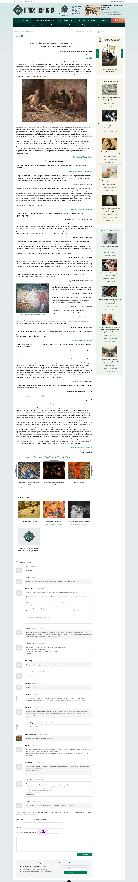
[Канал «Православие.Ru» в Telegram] (28, 1)
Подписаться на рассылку (118, 1)
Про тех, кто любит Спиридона (109, 273)
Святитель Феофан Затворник (81, 209)
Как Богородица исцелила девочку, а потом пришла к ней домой (110, 300)
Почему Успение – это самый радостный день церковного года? (110, 153)
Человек (22, 31)
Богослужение (115, 25)
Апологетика (45, 25)
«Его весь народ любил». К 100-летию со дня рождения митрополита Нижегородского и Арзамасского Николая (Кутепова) (109, 330)
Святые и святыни (74, 25)
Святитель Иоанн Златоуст (82, 184)
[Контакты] (34, 1)
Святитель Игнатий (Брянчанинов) (79, 171)
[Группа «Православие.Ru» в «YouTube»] (25, 1)
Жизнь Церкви (104, 25)
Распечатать (91, 31)
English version (77, 14)
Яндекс (28, 819)
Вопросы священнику (87, 20)
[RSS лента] (31, 1)
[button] (90, 15)
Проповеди (35, 25)
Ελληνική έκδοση (78, 7)
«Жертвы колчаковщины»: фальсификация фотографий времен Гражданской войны (110, 361)
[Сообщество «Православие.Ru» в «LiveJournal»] (22, 1)
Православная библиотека (59, 25)
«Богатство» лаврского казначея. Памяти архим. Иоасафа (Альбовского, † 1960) (110, 210)
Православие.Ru (32, 814)
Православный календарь (64, 14)
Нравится (17, 36)
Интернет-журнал (66, 20)
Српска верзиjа (77, 10)
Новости (105, 20)
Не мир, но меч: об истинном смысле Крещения (110, 181)
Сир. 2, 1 (89, 58)
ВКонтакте (25, 819)
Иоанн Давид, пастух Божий (109, 247)
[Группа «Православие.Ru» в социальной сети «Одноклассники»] (17, 1)
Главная (16, 31)
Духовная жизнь (30, 31)
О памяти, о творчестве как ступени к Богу (109, 125)
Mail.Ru (31, 819)
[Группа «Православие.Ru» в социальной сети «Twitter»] (20, 1)
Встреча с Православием (45, 20)
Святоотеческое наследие (22, 25)
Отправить (85, 854)
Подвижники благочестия (90, 25)
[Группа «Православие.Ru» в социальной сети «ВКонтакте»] (14, 1)
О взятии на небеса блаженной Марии (109, 97)
